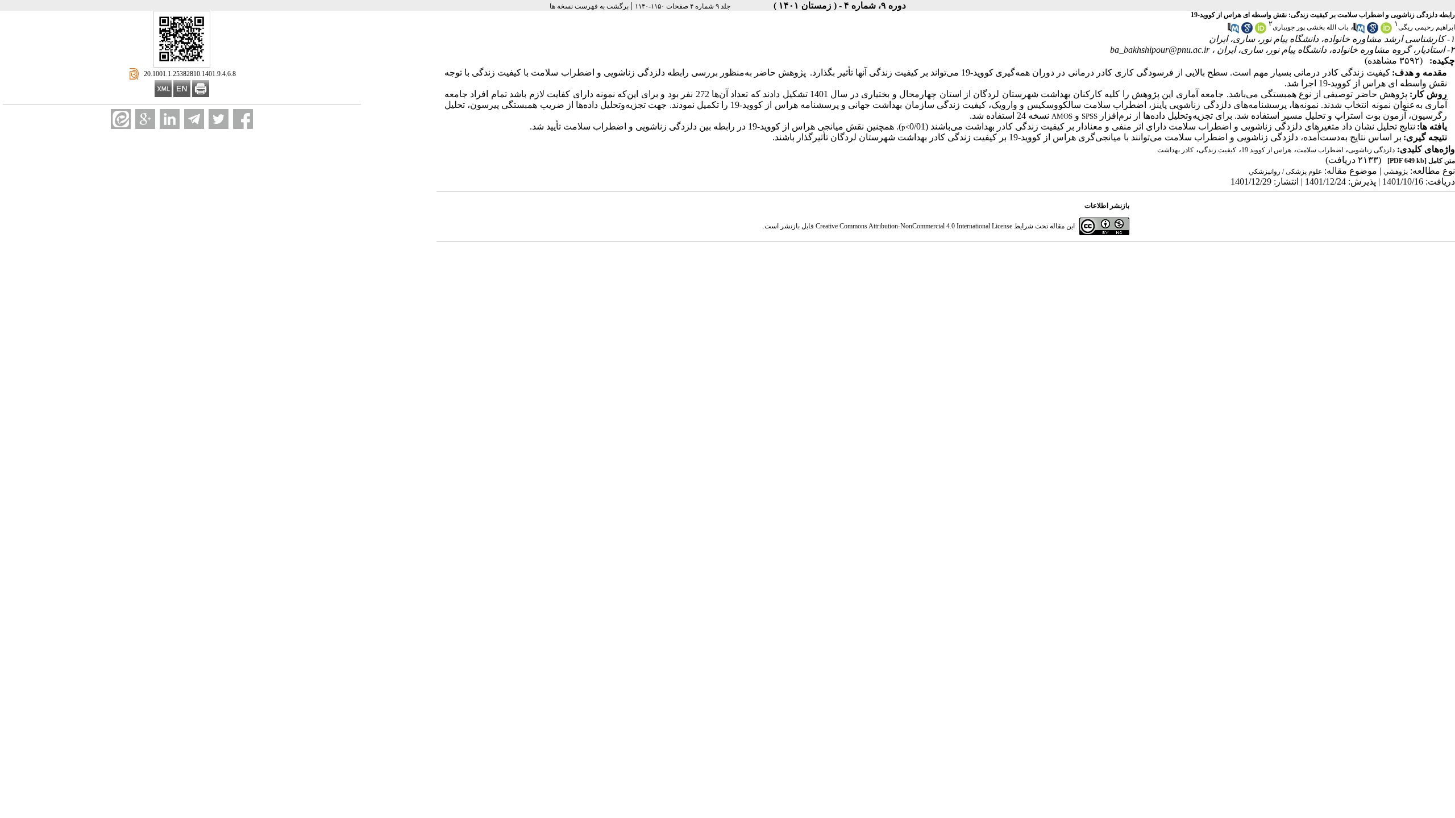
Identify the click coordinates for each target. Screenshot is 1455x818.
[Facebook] (243, 119)
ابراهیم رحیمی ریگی (1426, 27)
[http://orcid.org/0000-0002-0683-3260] (1260, 31)
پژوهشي (1395, 172)
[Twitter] (218, 119)
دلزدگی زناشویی (1371, 150)
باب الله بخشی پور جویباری (1310, 27)
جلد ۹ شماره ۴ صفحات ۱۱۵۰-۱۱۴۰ (682, 6)
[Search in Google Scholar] (1372, 31)
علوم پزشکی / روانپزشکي (1285, 172)
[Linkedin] (170, 119)
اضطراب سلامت (1319, 150)
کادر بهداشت (1175, 150)
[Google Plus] (145, 119)
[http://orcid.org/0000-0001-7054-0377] (1386, 31)
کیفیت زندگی (1217, 150)
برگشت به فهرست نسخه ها (589, 6)
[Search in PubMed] (1359, 31)
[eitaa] (121, 119)
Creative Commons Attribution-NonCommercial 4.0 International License (914, 226)
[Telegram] (194, 119)
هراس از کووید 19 (1266, 150)
